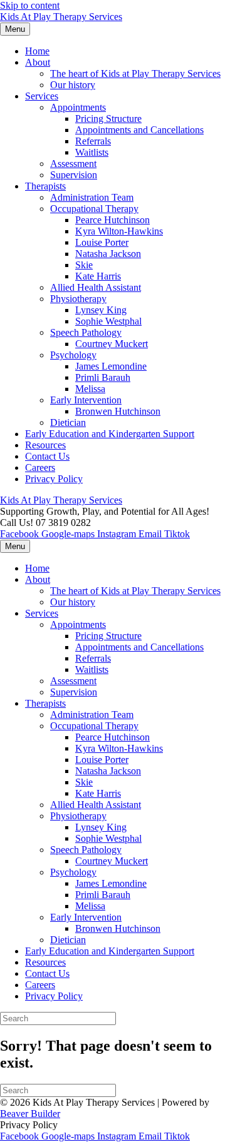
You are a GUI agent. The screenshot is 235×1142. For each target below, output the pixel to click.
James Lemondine (111, 366)
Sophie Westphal (108, 321)
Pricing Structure (108, 118)
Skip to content (30, 5)
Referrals (93, 141)
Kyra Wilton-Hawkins (119, 231)
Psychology (73, 355)
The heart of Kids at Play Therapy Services (135, 73)
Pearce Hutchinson (112, 220)
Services (41, 96)
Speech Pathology (86, 332)
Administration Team (91, 197)
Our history (72, 84)
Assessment (73, 163)
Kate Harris (98, 276)
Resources (45, 445)
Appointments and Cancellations (139, 129)
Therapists (45, 186)
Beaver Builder (30, 1113)
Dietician (68, 422)
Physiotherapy (78, 298)
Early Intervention (86, 400)
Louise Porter (101, 242)
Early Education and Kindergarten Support (109, 433)
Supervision (73, 174)
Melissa (90, 388)
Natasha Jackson (108, 253)
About (37, 62)
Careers (40, 467)
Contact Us (47, 456)
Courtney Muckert (111, 343)
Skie (84, 265)
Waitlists (91, 152)
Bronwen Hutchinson (117, 411)
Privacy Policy (54, 478)
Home (37, 51)
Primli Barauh (102, 377)
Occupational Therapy (94, 208)
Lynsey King (101, 310)
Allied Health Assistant (95, 287)
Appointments (78, 107)
